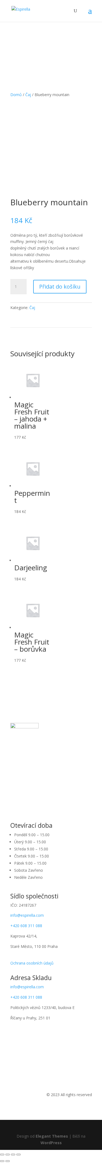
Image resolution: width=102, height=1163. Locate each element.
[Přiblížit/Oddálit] (18, 1154)
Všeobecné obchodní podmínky (37, 956)
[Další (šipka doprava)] (7, 1161)
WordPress (51, 1142)
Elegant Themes (52, 1136)
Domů (16, 94)
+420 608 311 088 (26, 925)
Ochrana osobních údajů (32, 963)
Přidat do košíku (60, 286)
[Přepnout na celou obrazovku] (13, 1154)
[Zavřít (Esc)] (2, 1154)
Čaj (28, 94)
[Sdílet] (7, 1154)
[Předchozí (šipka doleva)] (2, 1161)
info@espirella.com (27, 915)
